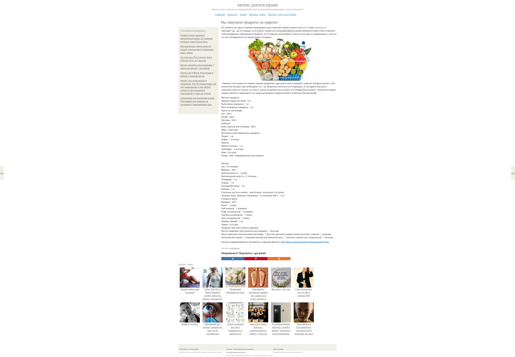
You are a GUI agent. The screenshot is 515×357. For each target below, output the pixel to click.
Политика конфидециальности (236, 352)
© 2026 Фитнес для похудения (189, 349)
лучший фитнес (234, 248)
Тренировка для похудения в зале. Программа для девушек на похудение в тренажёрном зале (197, 101)
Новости (232, 14)
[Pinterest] (255, 258)
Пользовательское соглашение (243, 349)
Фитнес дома (257, 14)
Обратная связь (278, 349)
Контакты (229, 349)
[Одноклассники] (278, 258)
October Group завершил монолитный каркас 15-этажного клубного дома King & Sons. (196, 38)
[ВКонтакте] (232, 258)
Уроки (243, 14)
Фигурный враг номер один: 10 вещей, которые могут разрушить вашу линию (197, 49)
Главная (220, 14)
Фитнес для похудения (257, 5)
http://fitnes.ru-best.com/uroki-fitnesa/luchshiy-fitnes (305, 241)
